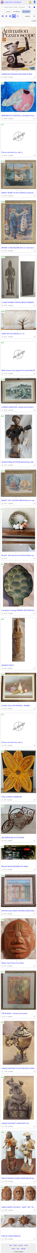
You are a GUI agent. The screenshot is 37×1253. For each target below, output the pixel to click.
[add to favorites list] (2, 77)
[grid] (10, 16)
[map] (18, 16)
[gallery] (14, 16)
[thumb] (6, 16)
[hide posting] (34, 77)
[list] (3, 16)
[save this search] (34, 7)
